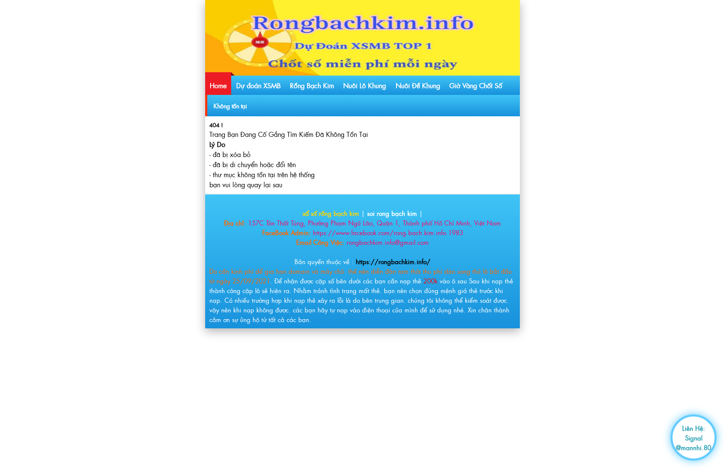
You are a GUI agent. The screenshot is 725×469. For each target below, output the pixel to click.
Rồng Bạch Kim (312, 85)
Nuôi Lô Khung (364, 85)
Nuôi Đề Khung (418, 85)
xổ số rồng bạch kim (331, 213)
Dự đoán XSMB (258, 85)
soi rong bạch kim (392, 213)
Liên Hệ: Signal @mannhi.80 (693, 437)
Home (218, 85)
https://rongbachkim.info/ (393, 261)
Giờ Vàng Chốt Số (475, 85)
